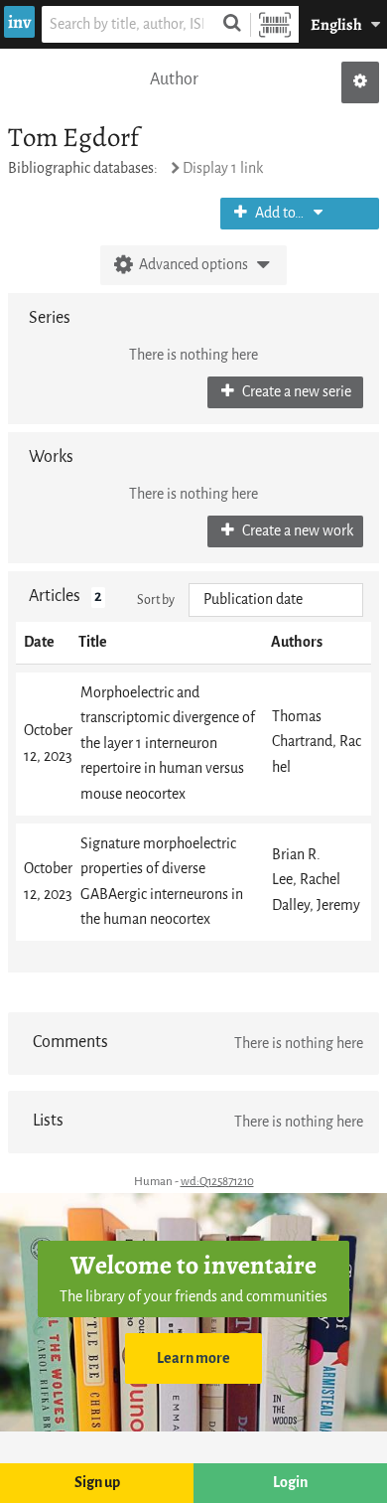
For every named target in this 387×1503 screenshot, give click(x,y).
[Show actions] (360, 82)
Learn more (193, 1358)
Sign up (97, 1482)
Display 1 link (223, 168)
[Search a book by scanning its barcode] (275, 24)
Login (290, 1482)
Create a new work (296, 531)
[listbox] (276, 600)
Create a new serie (295, 391)
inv (19, 22)
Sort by (156, 599)
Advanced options (193, 264)
